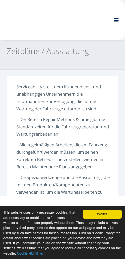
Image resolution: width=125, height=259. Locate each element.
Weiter (102, 213)
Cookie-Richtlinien (30, 253)
